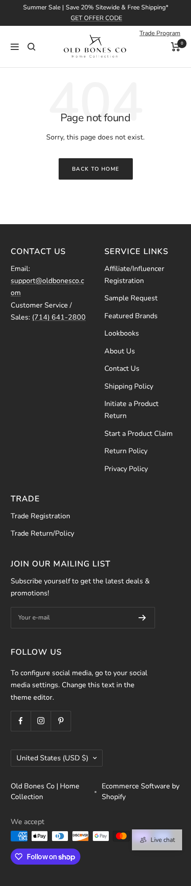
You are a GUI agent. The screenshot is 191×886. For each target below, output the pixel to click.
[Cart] (175, 46)
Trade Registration (40, 516)
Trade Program (159, 33)
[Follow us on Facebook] (21, 721)
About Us (119, 351)
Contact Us (121, 368)
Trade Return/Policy (42, 533)
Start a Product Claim (138, 434)
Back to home (95, 168)
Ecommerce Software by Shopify (140, 791)
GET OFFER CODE (96, 18)
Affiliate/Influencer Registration (134, 275)
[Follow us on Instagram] (41, 721)
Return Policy (125, 451)
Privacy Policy (126, 469)
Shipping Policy (128, 386)
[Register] (142, 618)
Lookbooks (121, 333)
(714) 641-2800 (59, 317)
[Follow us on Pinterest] (61, 721)
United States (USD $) (52, 758)
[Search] (32, 47)
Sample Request (131, 298)
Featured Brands (131, 316)
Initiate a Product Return (131, 410)
